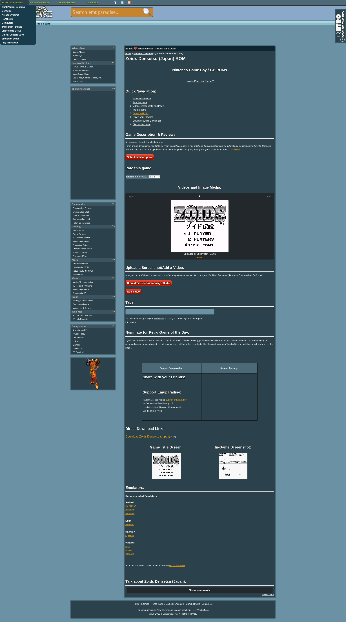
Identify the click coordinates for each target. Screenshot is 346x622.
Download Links (140, 113)
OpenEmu (129, 535)
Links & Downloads (81, 215)
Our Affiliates (78, 338)
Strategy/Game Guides (83, 301)
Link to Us (77, 341)
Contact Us (78, 349)
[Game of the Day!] (340, 26)
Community (92, 2)
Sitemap (145, 604)
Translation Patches (12, 27)
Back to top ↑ (268, 595)
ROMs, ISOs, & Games (83, 67)
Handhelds (7, 19)
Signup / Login (79, 52)
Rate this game (140, 102)
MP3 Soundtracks (80, 264)
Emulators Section (80, 70)
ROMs (128, 53)
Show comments (199, 590)
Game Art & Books (81, 304)
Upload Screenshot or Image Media (148, 283)
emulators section (177, 565)
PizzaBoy (129, 510)
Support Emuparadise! (82, 315)
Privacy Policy (79, 334)
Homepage (77, 55)
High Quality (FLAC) (81, 267)
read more (235, 150)
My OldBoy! (130, 506)
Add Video (133, 291)
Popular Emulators (39, 2)
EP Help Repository (81, 319)
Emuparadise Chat (81, 212)
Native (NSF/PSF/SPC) (83, 271)
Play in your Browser (143, 117)
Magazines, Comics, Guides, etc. (87, 78)
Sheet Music (78, 275)
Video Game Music (81, 74)
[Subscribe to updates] (129, 2)
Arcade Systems (10, 15)
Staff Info (76, 345)
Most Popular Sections (13, 7)
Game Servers (79, 230)
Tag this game (139, 110)
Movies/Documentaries (83, 282)
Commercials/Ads (80, 293)
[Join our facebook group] (115, 2)
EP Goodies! (78, 352)
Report (199, 257)
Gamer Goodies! (66, 2)
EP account (159, 319)
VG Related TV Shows (82, 286)
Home (136, 604)
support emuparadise (176, 400)
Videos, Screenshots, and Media (148, 106)
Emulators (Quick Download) (147, 121)
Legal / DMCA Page (200, 610)
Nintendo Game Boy (143, 53)
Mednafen (129, 524)
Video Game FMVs (81, 289)
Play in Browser (10, 42)
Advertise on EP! (80, 330)
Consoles (7, 11)
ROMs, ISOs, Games (12, 2)
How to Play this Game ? (200, 81)
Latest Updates (79, 59)
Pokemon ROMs (80, 256)
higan (127, 547)
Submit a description (140, 157)
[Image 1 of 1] (199, 226)
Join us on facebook (81, 219)
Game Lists (78, 81)
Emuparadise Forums (82, 208)
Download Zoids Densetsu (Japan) (147, 436)
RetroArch (129, 513)
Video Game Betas (11, 31)
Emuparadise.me (170, 614)
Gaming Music (193, 604)
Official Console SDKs (13, 35)
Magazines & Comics (82, 308)
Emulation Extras (10, 39)
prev (131, 197)
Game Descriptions (142, 98)
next (269, 197)
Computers (7, 23)
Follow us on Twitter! (81, 223)
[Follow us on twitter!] (122, 2)
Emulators (179, 604)
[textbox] (112, 12)
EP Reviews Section (81, 238)
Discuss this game (141, 124)
